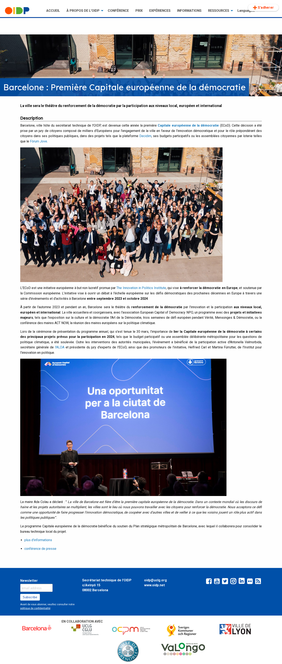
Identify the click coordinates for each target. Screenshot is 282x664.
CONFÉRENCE (118, 11)
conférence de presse (40, 549)
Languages (246, 11)
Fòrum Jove (38, 141)
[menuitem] (22, 11)
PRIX (139, 11)
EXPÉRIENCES (160, 11)
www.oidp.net (154, 585)
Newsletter (29, 581)
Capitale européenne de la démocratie (188, 125)
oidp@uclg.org (155, 580)
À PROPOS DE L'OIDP (83, 11)
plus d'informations (38, 540)
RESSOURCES (218, 11)
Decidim (145, 136)
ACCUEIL (53, 11)
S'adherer (266, 7)
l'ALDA (59, 347)
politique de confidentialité (35, 608)
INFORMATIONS (189, 11)
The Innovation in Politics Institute (141, 288)
